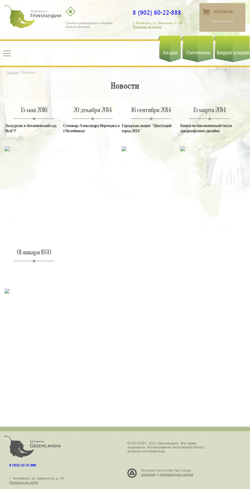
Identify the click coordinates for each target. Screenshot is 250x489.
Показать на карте (147, 26)
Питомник (198, 53)
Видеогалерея (233, 53)
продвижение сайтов (176, 474)
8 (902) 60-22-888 (157, 12)
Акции (170, 53)
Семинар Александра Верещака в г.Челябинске (91, 128)
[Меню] (7, 53)
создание (148, 474)
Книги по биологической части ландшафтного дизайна (206, 128)
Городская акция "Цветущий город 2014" (146, 128)
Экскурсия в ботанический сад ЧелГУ (30, 128)
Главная (12, 72)
